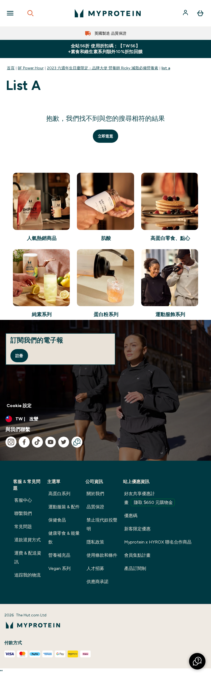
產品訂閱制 (135, 568)
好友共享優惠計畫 (148, 498)
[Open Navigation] (10, 13)
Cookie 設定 (19, 405)
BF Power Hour (31, 68)
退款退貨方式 (27, 539)
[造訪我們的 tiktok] (37, 442)
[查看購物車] (200, 13)
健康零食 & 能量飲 (64, 537)
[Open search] (30, 13)
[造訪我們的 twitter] (63, 442)
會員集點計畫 (137, 555)
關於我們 (95, 493)
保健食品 (57, 520)
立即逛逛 (105, 136)
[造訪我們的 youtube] (50, 442)
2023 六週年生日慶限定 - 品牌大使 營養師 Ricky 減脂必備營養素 (102, 68)
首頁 (11, 68)
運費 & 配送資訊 (27, 557)
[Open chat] (76, 442)
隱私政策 (95, 542)
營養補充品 (59, 555)
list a (166, 68)
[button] (197, 661)
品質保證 (95, 506)
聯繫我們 (23, 513)
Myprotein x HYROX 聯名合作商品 (157, 542)
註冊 (19, 355)
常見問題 (23, 526)
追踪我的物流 (27, 575)
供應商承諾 (98, 581)
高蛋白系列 (59, 493)
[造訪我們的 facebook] (24, 442)
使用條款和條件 (102, 555)
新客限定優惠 (137, 528)
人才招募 (95, 568)
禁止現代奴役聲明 (102, 524)
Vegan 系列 (59, 568)
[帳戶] (186, 13)
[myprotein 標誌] (108, 13)
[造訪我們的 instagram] (10, 442)
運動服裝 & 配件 (64, 506)
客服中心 (23, 500)
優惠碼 (130, 515)
